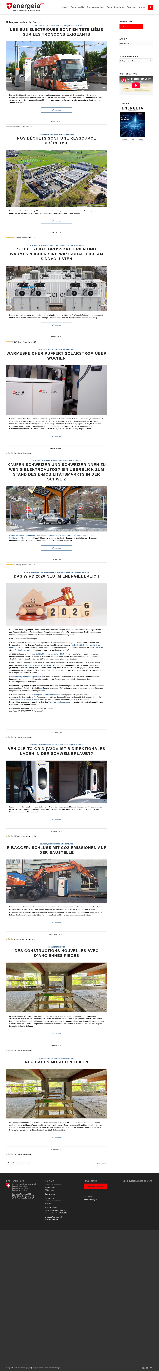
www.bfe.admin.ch (51, 1220)
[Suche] (150, 7)
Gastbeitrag (76, 26)
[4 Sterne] (11, 126)
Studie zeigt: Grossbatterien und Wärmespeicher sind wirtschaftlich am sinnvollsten (56, 254)
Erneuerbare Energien (64, 134)
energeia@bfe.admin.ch (53, 1217)
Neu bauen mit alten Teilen (56, 1062)
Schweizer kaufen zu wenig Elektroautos (26, 535)
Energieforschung (66, 349)
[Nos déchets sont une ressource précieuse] (56, 178)
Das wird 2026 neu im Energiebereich (56, 576)
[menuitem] (64, 7)
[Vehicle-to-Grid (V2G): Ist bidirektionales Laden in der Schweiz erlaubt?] (56, 782)
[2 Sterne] (8, 126)
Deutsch (33, 245)
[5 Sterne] (13, 126)
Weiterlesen (56, 110)
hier (43, 691)
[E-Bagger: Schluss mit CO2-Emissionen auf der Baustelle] (56, 881)
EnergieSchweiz (46, 134)
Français (67, 26)
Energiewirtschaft (54, 26)
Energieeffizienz (38, 26)
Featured (80, 245)
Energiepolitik (37, 572)
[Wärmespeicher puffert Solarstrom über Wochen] (56, 390)
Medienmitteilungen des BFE (137, 1181)
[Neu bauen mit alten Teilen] (56, 1093)
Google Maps (50, 1194)
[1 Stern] (7, 126)
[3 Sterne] (10, 126)
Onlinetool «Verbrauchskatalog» (60, 702)
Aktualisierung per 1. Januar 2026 (22, 699)
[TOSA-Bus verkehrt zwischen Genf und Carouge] (56, 66)
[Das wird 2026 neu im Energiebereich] (56, 604)
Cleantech (44, 349)
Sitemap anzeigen (90, 1200)
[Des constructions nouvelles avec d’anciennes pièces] (56, 987)
